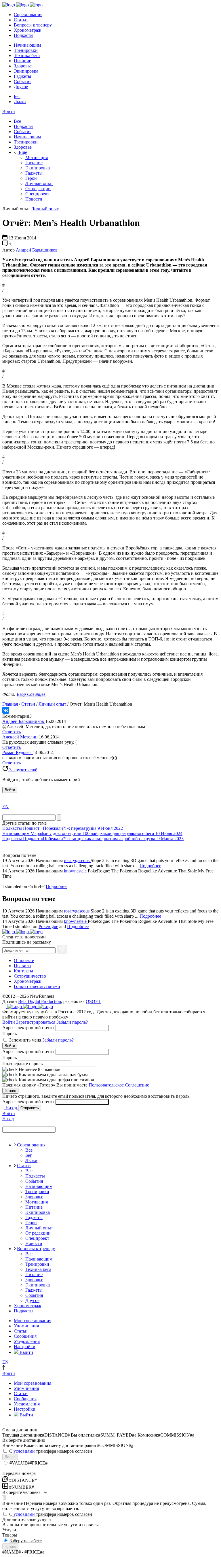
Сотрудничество (30, 976)
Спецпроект (37, 193)
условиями (24, 1451)
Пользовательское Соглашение (119, 1084)
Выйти (25, 1352)
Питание (22, 60)
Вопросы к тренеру (33, 24)
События (22, 81)
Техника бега (27, 55)
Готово (10, 1091)
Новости (33, 198)
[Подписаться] (62, 949)
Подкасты (23, 35)
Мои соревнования (32, 1320)
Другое (21, 86)
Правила (22, 965)
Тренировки (26, 50)
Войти (8, 111)
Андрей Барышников (37, 249)
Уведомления (27, 1341)
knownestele (76, 870)
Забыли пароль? (72, 1022)
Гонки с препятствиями (37, 986)
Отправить (29, 1108)
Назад (11, 1107)
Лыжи (20, 101)
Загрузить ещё (22, 769)
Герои (31, 178)
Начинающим (27, 45)
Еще (22, 152)
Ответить (11, 731)
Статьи (21, 19)
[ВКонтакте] (5, 710)
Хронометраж (27, 30)
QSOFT (93, 1001)
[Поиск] (59, 818)
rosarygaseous (77, 860)
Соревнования (28, 14)
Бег (17, 96)
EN (5, 806)
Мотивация (36, 157)
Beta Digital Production (39, 1001)
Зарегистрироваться (35, 1022)
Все (17, 121)
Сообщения (25, 1336)
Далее (10, 1457)
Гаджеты (22, 76)
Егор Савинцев (31, 694)
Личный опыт (39, 183)
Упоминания (26, 1325)
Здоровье (23, 65)
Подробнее (150, 865)
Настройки (24, 1346)
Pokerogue (48, 926)
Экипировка (26, 71)
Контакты (23, 970)
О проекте (24, 960)
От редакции (38, 188)
